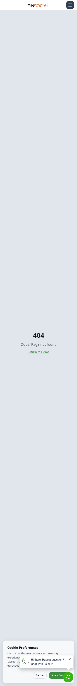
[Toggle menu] (70, 5)
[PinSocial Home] (38, 5)
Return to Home (38, 352)
